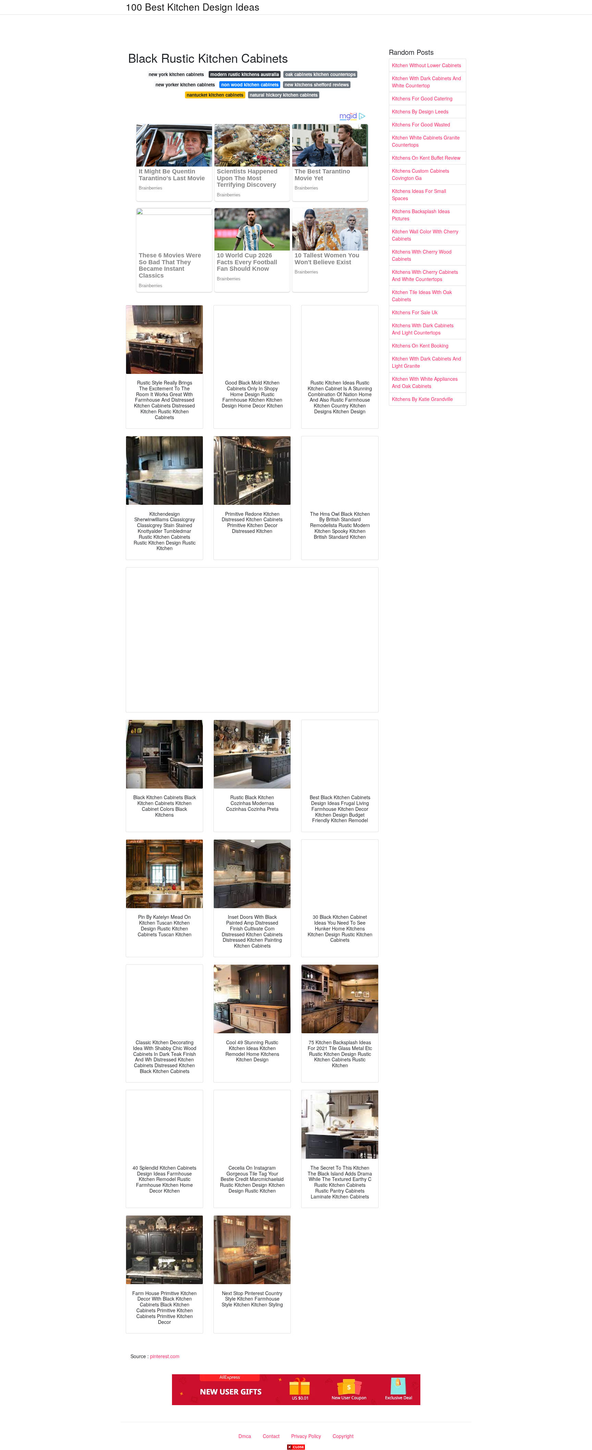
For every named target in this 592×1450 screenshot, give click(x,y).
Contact (271, 1436)
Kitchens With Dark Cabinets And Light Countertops (423, 329)
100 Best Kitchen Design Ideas (192, 6)
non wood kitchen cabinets (250, 84)
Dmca (244, 1436)
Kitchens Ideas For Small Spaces (419, 194)
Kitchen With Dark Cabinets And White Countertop (426, 82)
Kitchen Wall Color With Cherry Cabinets (425, 235)
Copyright (343, 1436)
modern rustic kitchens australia (244, 74)
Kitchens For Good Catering (422, 98)
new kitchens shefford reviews (317, 84)
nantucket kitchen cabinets (215, 95)
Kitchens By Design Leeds (420, 111)
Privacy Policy (306, 1436)
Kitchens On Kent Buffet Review (426, 157)
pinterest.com (165, 1356)
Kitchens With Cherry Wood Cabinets (422, 255)
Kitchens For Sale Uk (414, 312)
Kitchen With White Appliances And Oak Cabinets (425, 382)
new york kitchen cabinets (176, 74)
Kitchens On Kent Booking (420, 345)
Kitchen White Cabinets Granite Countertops (426, 141)
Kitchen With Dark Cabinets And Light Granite (426, 362)
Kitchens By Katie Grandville (422, 398)
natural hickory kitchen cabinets (284, 95)
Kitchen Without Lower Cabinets (426, 65)
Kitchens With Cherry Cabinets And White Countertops (425, 275)
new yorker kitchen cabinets (185, 84)
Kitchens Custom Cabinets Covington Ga (420, 174)
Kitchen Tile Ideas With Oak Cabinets (422, 296)
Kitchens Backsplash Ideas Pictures (421, 215)
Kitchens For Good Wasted (421, 124)
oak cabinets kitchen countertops (320, 74)
